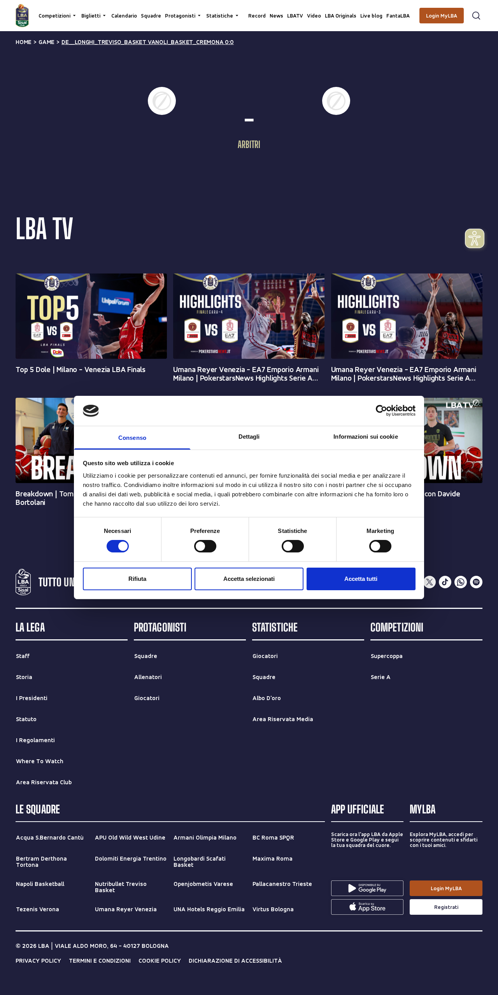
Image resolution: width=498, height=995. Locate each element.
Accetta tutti (360, 578)
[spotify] (476, 582)
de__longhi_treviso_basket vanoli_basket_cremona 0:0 (147, 42)
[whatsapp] (460, 582)
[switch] (205, 546)
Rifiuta (137, 578)
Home (24, 42)
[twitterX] (429, 582)
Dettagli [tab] (249, 436)
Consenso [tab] (132, 437)
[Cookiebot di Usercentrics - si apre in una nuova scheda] (381, 410)
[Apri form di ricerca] (476, 15)
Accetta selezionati (249, 578)
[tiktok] (445, 582)
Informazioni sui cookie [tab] (365, 436)
